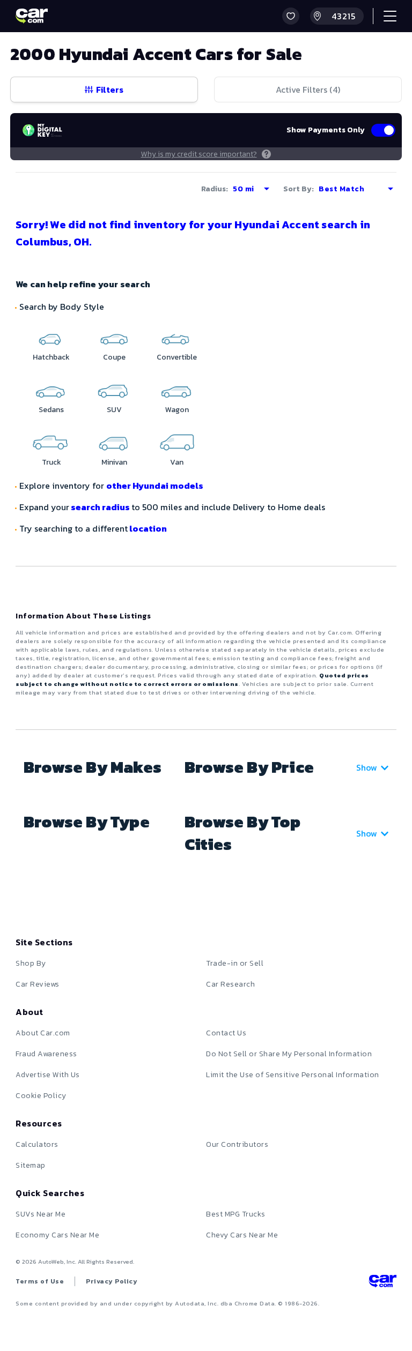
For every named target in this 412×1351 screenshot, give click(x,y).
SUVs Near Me (40, 1214)
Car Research (230, 984)
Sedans (51, 409)
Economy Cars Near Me (57, 1235)
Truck (51, 462)
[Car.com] (32, 16)
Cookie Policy (41, 1095)
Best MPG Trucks (236, 1214)
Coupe (114, 357)
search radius (100, 507)
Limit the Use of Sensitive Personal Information (292, 1074)
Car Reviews (38, 984)
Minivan (114, 462)
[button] (290, 16)
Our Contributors (237, 1144)
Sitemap (31, 1165)
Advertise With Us (48, 1074)
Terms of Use (40, 1281)
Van (176, 462)
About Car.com (43, 1033)
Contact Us (226, 1033)
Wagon (177, 409)
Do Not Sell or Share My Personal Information (289, 1053)
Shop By (31, 963)
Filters (109, 89)
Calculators (37, 1144)
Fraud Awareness (46, 1053)
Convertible (177, 357)
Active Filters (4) (308, 89)
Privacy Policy (111, 1281)
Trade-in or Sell (234, 963)
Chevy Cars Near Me (242, 1235)
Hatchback (51, 357)
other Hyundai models (154, 485)
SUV (114, 409)
